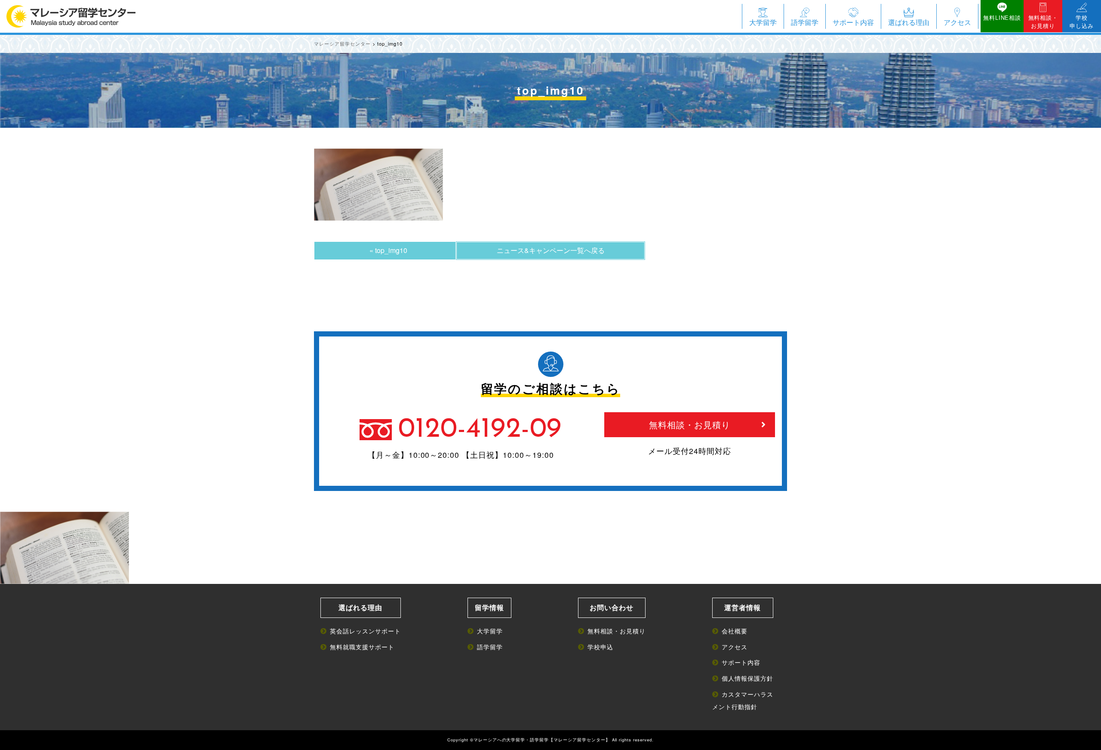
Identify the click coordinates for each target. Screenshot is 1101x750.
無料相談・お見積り (1043, 21)
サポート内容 (853, 22)
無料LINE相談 (1002, 17)
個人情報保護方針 (747, 677)
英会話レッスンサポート (365, 630)
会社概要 (734, 630)
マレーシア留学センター (580, 740)
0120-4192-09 (480, 430)
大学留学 (763, 22)
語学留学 (804, 22)
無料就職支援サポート (362, 646)
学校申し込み (1081, 21)
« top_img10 (388, 250)
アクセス (957, 22)
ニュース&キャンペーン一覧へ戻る (551, 250)
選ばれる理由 (908, 22)
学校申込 (600, 646)
